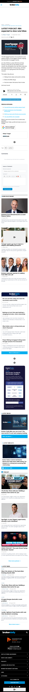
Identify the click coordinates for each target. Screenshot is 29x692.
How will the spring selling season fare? (14, 107)
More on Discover (14, 353)
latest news (6, 566)
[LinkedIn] (12, 686)
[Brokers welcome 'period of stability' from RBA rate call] (14, 264)
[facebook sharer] (10, 37)
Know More (6, 136)
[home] (14, 5)
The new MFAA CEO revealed (11, 116)
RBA (6, 148)
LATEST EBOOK (6, 413)
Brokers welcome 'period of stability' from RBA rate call (13, 273)
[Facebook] (9, 686)
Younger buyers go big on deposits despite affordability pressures (12, 244)
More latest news (14, 624)
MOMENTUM (17, 1)
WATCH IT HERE (8, 468)
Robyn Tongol (6, 34)
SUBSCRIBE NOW (14, 682)
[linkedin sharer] (11, 37)
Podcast (6, 472)
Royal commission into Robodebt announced (13, 110)
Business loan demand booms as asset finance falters (13, 215)
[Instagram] (17, 686)
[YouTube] (19, 686)
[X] (14, 686)
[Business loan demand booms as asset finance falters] (14, 206)
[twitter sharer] (13, 37)
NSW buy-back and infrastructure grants (15, 114)
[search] (27, 632)
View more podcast (14, 561)
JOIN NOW (21, 402)
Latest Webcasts (8, 443)
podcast (11, 148)
